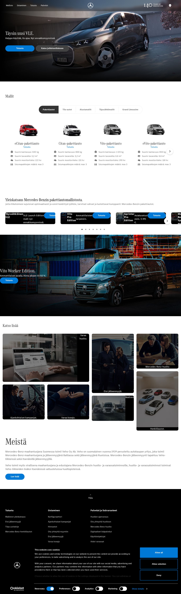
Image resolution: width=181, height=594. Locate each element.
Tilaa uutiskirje (12, 526)
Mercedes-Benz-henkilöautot (18, 531)
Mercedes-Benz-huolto (101, 526)
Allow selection (159, 564)
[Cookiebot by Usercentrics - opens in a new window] (17, 589)
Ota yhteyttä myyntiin (58, 531)
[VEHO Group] (90, 5)
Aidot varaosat (97, 541)
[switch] (76, 589)
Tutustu (26, 147)
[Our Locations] (170, 5)
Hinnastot (52, 526)
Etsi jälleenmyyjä (13, 521)
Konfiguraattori (55, 516)
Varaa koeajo (54, 541)
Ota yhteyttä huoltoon (100, 521)
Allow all (159, 552)
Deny (158, 575)
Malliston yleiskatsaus (15, 516)
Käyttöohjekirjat (97, 536)
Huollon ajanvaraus (99, 516)
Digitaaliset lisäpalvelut (101, 531)
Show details (138, 589)
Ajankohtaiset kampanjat (59, 521)
